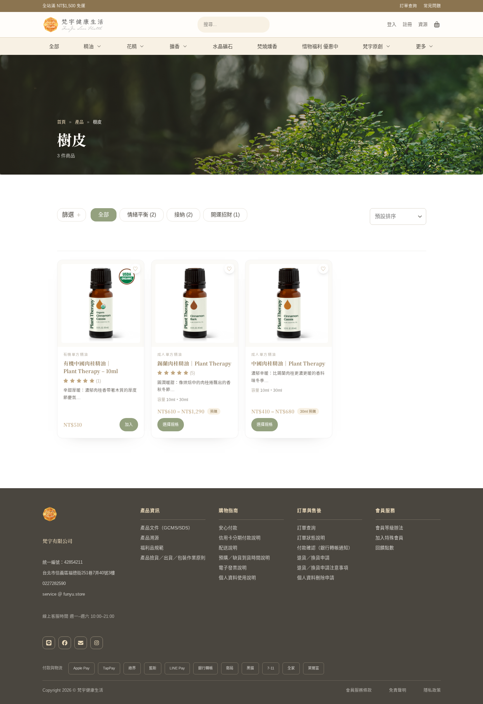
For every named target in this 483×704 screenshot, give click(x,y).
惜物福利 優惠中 (320, 46)
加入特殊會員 (389, 537)
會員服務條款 (359, 690)
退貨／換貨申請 (313, 557)
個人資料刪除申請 (315, 577)
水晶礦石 (223, 46)
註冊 (407, 24)
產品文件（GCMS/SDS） (166, 527)
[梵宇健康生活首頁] (49, 514)
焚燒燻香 (267, 46)
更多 (421, 46)
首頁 (61, 121)
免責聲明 (397, 690)
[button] (104, 214)
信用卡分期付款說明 (240, 537)
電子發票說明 (233, 567)
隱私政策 (432, 690)
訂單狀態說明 (311, 537)
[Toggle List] (420, 216)
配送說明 (228, 547)
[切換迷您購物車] (437, 25)
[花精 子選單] (142, 46)
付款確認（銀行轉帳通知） (325, 547)
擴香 (175, 46)
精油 (89, 46)
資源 (423, 24)
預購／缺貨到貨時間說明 (244, 557)
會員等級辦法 (389, 527)
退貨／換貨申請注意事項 (322, 567)
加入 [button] (129, 424)
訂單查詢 (408, 6)
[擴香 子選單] (185, 46)
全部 (54, 46)
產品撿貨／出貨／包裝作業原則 (172, 557)
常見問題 (432, 6)
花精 (132, 46)
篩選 (68, 214)
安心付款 (228, 527)
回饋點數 (384, 547)
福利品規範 (152, 547)
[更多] (431, 46)
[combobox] (392, 216)
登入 (391, 24)
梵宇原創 (373, 46)
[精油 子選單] (99, 46)
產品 (79, 121)
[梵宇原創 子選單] (388, 46)
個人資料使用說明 (237, 577)
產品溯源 (149, 537)
